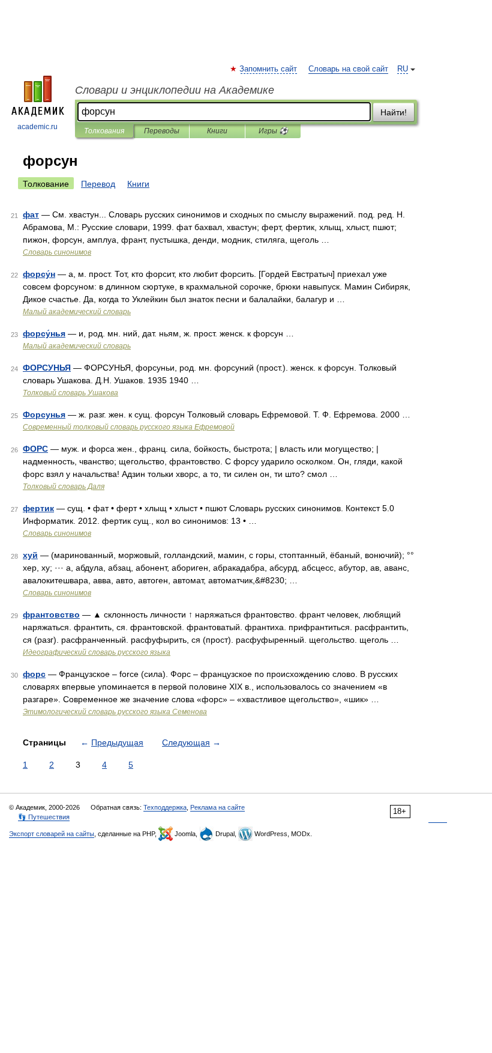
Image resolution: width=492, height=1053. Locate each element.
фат (31, 214)
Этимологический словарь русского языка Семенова (115, 712)
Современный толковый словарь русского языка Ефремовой (129, 427)
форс (34, 674)
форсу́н (39, 274)
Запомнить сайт (269, 69)
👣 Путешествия (44, 817)
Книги (217, 131)
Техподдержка (165, 807)
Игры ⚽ (273, 131)
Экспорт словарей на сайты (51, 833)
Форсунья (44, 414)
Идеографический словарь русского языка (96, 652)
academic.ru (37, 127)
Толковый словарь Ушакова (70, 393)
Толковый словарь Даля (63, 486)
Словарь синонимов (57, 252)
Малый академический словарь (77, 312)
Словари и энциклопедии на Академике (174, 90)
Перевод (98, 184)
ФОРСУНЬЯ (47, 367)
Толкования (104, 131)
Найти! (393, 112)
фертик (38, 508)
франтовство (51, 614)
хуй (30, 555)
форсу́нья (44, 333)
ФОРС (35, 449)
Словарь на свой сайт (348, 69)
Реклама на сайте (217, 807)
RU (402, 69)
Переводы (161, 131)
